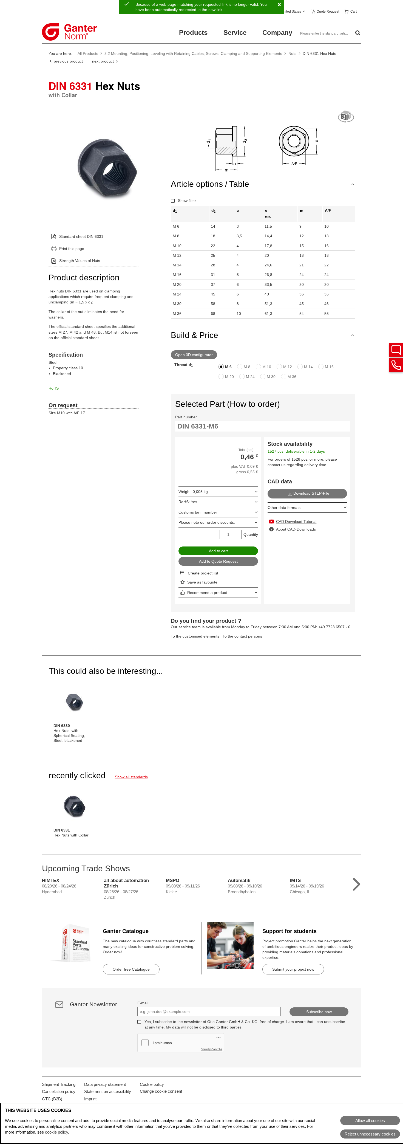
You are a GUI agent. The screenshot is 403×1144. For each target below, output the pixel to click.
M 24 (250, 376)
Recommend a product (207, 592)
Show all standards (131, 777)
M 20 (229, 376)
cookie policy (56, 1132)
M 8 (247, 367)
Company (277, 32)
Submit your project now (293, 969)
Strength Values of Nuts (79, 260)
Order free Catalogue (131, 969)
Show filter (187, 200)
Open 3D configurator (194, 355)
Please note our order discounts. (206, 522)
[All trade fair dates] (356, 883)
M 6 (228, 367)
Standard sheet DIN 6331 (81, 236)
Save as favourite (202, 582)
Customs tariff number (197, 512)
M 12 (287, 367)
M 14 (308, 367)
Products (193, 32)
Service (234, 32)
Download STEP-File (311, 493)
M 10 (266, 367)
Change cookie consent (161, 1091)
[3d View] (346, 117)
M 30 (271, 376)
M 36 (292, 376)
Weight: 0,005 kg (193, 491)
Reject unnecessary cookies (370, 1134)
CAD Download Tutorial (296, 521)
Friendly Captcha (211, 1049)
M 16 (329, 367)
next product (103, 61)
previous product (68, 61)
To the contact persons (242, 636)
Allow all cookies (370, 1120)
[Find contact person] (396, 350)
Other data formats (284, 507)
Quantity (250, 534)
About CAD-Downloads (296, 529)
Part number (186, 417)
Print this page (71, 248)
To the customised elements (195, 636)
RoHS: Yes (187, 502)
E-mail (142, 1003)
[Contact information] (396, 365)
